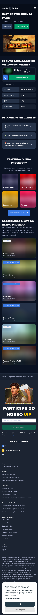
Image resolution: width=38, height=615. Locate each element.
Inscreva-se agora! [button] (17, 427)
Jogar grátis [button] (7, 26)
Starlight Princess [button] (7, 535)
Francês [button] (4, 546)
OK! (19, 604)
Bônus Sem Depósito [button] (9, 474)
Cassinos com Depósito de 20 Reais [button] (13, 505)
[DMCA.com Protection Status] (19, 456)
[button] (10, 8)
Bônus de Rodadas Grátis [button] (10, 477)
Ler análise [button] (17, 72)
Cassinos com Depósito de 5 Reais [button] (13, 509)
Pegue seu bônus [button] (22, 77)
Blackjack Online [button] (7, 526)
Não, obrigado (20, 610)
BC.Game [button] (17, 70)
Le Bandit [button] (5, 539)
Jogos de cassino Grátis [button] (17, 377)
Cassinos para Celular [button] (9, 494)
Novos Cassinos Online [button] (9, 491)
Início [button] (4, 377)
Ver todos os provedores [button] (17, 213)
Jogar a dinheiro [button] (21, 26)
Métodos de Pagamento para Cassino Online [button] (16, 498)
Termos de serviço (26, 435)
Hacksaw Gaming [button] (16, 21)
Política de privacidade (13, 435)
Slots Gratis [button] (5, 519)
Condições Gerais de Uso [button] (10, 466)
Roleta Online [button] (6, 523)
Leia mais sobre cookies (12, 598)
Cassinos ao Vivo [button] (7, 488)
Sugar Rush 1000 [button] (7, 529)
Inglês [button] (4, 549)
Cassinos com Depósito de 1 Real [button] (13, 512)
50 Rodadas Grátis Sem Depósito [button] (13, 480)
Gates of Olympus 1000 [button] (9, 532)
